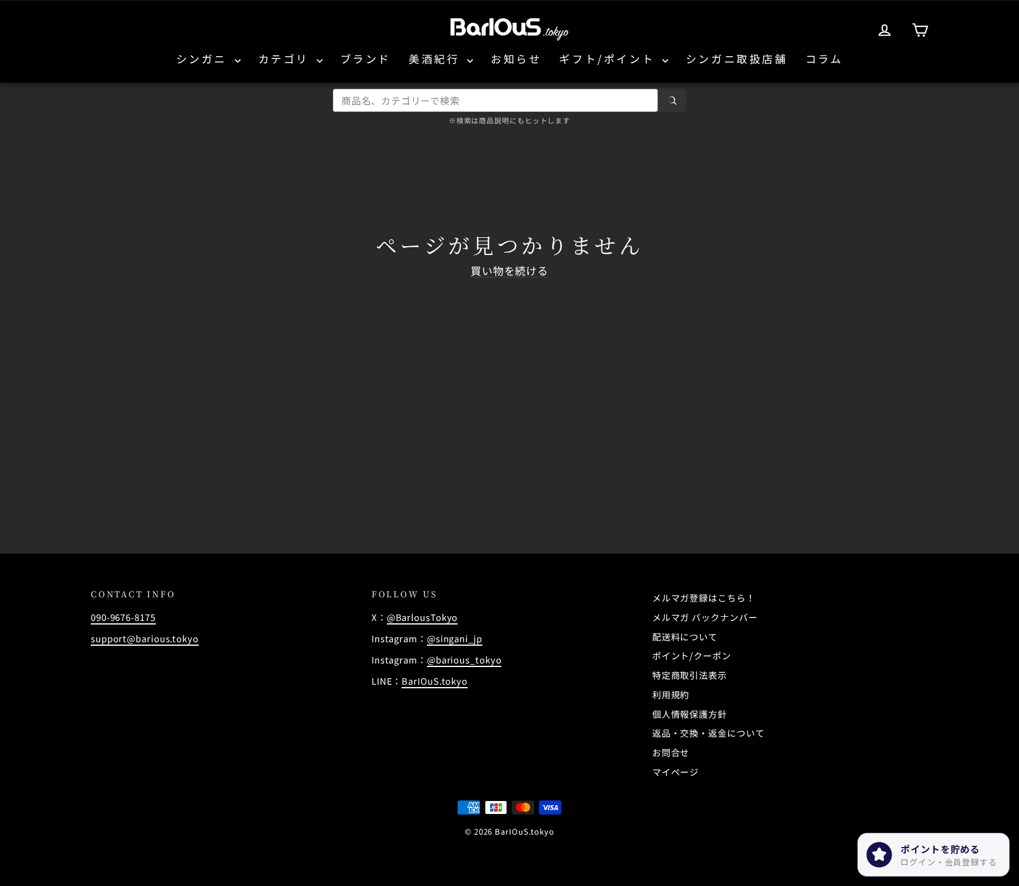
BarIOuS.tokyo (435, 681)
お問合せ (671, 752)
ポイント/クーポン (691, 655)
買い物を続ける (509, 270)
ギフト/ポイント (609, 58)
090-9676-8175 (123, 617)
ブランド (365, 58)
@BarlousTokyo (422, 617)
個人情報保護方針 (689, 714)
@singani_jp (454, 638)
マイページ (675, 772)
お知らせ (516, 58)
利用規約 (671, 694)
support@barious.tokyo (145, 638)
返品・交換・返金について (708, 733)
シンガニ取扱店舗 (737, 58)
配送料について (685, 636)
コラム (824, 58)
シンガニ (204, 58)
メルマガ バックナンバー (705, 617)
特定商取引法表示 (689, 675)
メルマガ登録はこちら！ (703, 597)
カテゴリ (286, 58)
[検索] (672, 100)
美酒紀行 (436, 58)
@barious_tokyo (464, 659)
